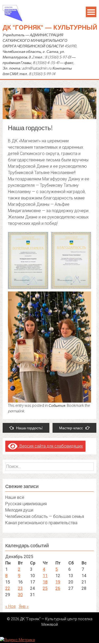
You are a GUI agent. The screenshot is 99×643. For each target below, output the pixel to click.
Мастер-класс (71, 428)
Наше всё (14, 497)
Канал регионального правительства (41, 522)
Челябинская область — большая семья (44, 516)
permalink (16, 411)
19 (57, 582)
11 (45, 575)
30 (20, 594)
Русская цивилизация (26, 503)
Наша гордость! (29, 428)
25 (45, 588)
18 (45, 582)
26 (57, 588)
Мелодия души (19, 510)
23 (20, 588)
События (57, 405)
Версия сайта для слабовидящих (50, 446)
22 (7, 588)
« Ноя (10, 606)
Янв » (24, 606)
